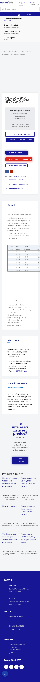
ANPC (11, 652)
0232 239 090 (21, 371)
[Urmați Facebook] (7, 171)
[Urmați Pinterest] (21, 667)
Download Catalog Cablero (21, 140)
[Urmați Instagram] (16, 667)
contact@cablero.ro (16, 617)
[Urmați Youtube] (11, 171)
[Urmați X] (11, 667)
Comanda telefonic (17, 165)
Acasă (4, 51)
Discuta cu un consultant (20, 159)
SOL (10, 654)
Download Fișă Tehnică (21, 134)
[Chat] (5, 674)
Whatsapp (12, 21)
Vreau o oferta (15, 153)
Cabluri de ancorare (13, 51)
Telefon (6, 21)
